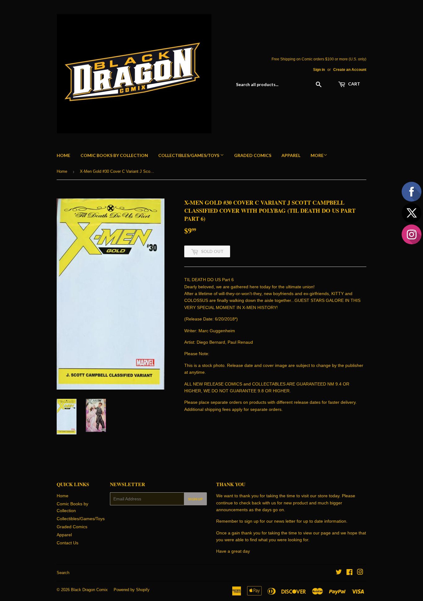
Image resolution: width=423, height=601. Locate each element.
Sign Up (195, 499)
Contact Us (67, 542)
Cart (353, 83)
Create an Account (349, 70)
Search (63, 572)
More (317, 155)
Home (63, 155)
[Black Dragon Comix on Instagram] (360, 572)
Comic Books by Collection (114, 155)
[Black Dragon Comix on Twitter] (339, 572)
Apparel (290, 155)
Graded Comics (252, 155)
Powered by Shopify (132, 589)
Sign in (319, 70)
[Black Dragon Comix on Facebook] (349, 572)
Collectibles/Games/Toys (189, 155)
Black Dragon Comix (89, 589)
